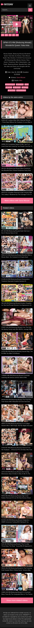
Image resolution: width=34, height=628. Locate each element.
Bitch (27, 84)
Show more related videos (17, 600)
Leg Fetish (9, 87)
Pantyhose (25, 87)
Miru (20, 80)
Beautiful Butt (21, 84)
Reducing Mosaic (11, 84)
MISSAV (8, 4)
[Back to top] (28, 622)
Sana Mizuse (21, 77)
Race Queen (12, 90)
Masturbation (17, 87)
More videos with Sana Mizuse (17, 201)
